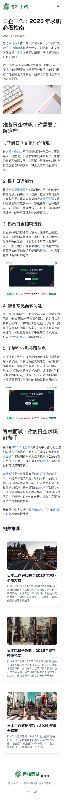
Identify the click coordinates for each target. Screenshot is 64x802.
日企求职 (14, 48)
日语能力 (17, 208)
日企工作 (22, 189)
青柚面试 (42, 461)
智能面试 (20, 337)
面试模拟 (42, 487)
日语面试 (48, 198)
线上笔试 (42, 246)
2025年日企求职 (22, 447)
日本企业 (14, 151)
